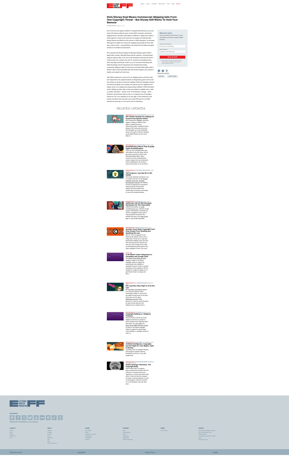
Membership (13, 435)
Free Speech (88, 430)
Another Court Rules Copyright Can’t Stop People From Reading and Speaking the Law (140, 231)
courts (141, 270)
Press (11, 437)
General (11, 430)
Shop (173, 3)
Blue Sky (30, 417)
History (49, 435)
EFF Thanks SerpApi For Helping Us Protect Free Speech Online (140, 118)
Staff (48, 441)
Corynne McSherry (141, 283)
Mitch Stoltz (112, 25)
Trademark (81, 452)
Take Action (161, 3)
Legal (11, 432)
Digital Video (172, 76)
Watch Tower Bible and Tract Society (137, 325)
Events (124, 434)
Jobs (48, 439)
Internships (50, 437)
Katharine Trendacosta (143, 170)
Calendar (49, 430)
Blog (124, 430)
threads (60, 417)
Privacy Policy (150, 452)
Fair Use (161, 76)
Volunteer (49, 432)
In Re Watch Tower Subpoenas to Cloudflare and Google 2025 (139, 255)
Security (11, 434)
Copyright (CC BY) (16, 452)
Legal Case (129, 253)
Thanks (215, 452)
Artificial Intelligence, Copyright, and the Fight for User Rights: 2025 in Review (140, 346)
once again (138, 323)
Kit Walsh (139, 312)
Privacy (87, 432)
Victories (49, 434)
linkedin (48, 417)
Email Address (163, 49)
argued (131, 62)
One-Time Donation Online (205, 432)
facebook (18, 417)
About (142, 3)
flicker (42, 417)
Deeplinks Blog (130, 115)
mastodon (12, 417)
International (88, 437)
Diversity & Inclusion (52, 443)
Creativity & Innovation (90, 434)
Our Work (154, 3)
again (142, 207)
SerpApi (139, 120)
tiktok (54, 417)
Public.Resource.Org (132, 299)
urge (135, 270)
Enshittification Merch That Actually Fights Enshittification (140, 147)
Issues (148, 3)
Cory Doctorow (140, 145)
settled (149, 31)
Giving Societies (202, 434)
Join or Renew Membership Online (206, 430)
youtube (36, 417)
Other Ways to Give (203, 439)
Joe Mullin (139, 201)
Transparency (88, 435)
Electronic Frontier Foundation (120, 6)
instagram (24, 417)
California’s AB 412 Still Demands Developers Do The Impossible (139, 204)
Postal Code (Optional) (165, 44)
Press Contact (164, 430)
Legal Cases (126, 435)
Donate (178, 3)
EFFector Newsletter (128, 439)
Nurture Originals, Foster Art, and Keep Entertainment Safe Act (137, 180)
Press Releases (126, 432)
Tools (168, 3)
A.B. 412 (135, 209)
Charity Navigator (33, 422)
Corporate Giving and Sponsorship (206, 435)
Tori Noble (139, 342)
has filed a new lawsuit (135, 289)
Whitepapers (126, 437)
